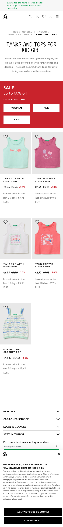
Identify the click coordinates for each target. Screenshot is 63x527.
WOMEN (16, 108)
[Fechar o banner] (59, 454)
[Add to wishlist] (6, 137)
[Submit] (56, 446)
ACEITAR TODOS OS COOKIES (33, 512)
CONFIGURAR (31, 520)
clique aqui (17, 499)
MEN (46, 108)
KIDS (17, 119)
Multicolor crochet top (12, 350)
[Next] (47, 5)
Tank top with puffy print (13, 180)
